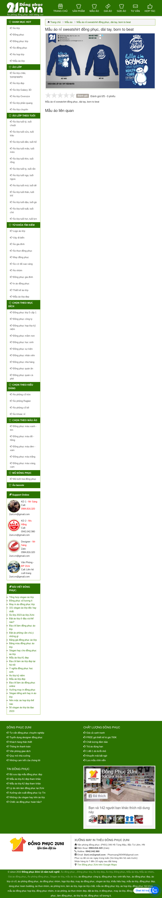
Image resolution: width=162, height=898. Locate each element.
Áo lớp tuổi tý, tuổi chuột (20, 123)
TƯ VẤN (135, 11)
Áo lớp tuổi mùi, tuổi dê (24, 185)
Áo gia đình (18, 244)
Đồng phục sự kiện (22, 348)
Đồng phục (18, 34)
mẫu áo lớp (71, 876)
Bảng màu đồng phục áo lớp (21, 645)
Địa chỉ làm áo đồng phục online (22, 684)
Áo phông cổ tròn (21, 394)
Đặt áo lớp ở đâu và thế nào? (21, 620)
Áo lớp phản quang (22, 103)
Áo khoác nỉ (18, 414)
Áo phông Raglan (21, 401)
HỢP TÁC (150, 11)
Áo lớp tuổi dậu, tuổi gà (24, 202)
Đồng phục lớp (20, 41)
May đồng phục (20, 257)
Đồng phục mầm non (23, 335)
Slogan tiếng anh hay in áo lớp (22, 695)
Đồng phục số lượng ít (20, 600)
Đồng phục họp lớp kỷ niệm (23, 327)
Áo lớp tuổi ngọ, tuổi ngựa (21, 177)
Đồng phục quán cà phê (21, 377)
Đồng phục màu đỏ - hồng (22, 438)
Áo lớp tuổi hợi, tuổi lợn (24, 218)
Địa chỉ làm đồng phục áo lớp (22, 627)
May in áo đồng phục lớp (22, 604)
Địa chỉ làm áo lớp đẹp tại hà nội (22, 663)
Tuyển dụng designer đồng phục (26, 737)
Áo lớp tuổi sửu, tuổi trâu (22, 133)
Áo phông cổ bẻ (20, 407)
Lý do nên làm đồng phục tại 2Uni (27, 788)
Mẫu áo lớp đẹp (20, 296)
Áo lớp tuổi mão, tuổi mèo (22, 150)
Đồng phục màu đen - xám (22, 448)
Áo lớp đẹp (18, 83)
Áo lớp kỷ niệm (17, 675)
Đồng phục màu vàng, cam (23, 465)
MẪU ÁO (94, 11)
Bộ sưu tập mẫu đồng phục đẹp (26, 774)
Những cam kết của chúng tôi (25, 760)
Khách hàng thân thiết (21, 742)
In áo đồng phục (20, 283)
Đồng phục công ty (22, 319)
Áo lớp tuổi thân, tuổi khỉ (22, 194)
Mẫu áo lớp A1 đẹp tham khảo (25, 779)
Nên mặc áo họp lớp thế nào (21, 702)
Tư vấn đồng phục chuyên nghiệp (27, 732)
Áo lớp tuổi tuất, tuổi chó (21, 210)
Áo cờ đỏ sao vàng (22, 264)
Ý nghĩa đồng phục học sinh (21, 670)
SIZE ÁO (121, 11)
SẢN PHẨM (78, 11)
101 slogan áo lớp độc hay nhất (22, 609)
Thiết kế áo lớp (20, 290)
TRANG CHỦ (60, 11)
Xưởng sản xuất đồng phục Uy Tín (27, 792)
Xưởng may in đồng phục (22, 689)
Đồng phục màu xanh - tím (23, 428)
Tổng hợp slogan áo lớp (21, 597)
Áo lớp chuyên (20, 109)
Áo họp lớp (18, 54)
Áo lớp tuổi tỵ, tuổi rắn (23, 168)
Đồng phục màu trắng (23, 456)
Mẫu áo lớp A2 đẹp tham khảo (25, 783)
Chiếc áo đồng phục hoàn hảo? (26, 802)
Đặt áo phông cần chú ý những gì (21, 634)
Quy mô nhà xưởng (20, 755)
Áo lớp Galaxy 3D (21, 89)
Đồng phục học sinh (23, 342)
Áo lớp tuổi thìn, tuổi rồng (21, 160)
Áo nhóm (17, 270)
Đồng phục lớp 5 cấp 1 (24, 312)
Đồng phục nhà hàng (23, 362)
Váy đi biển (18, 237)
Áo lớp (16, 28)
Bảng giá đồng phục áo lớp (23, 639)
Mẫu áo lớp (18, 60)
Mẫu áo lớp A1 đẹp (19, 657)
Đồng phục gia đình (22, 277)
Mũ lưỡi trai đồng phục (24, 479)
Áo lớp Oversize (21, 96)
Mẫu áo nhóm (146, 871)
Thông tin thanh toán (20, 746)
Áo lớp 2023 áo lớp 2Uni (21, 614)
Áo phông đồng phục (38, 876)
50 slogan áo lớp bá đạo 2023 (21, 709)
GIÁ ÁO (108, 11)
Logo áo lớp (18, 231)
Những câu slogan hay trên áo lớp (27, 797)
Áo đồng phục (19, 47)
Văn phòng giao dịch (20, 751)
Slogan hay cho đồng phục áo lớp (23, 652)
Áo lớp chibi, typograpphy (18, 75)
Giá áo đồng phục (17, 876)
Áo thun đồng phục (22, 250)
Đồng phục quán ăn (22, 368)
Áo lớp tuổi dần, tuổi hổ (24, 142)
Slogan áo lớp (57, 876)
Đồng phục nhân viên (23, 355)
